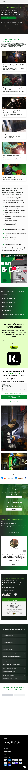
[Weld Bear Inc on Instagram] (15, 742)
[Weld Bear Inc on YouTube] (12, 742)
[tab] (12, 564)
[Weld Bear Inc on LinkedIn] (18, 742)
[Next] (24, 551)
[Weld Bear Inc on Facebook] (8, 742)
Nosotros (6, 746)
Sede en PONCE (7, 695)
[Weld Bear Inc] (14, 1)
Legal (5, 754)
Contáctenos (7, 749)
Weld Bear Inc (10, 757)
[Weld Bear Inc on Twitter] (5, 742)
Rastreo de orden (7, 752)
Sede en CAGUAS (19, 695)
